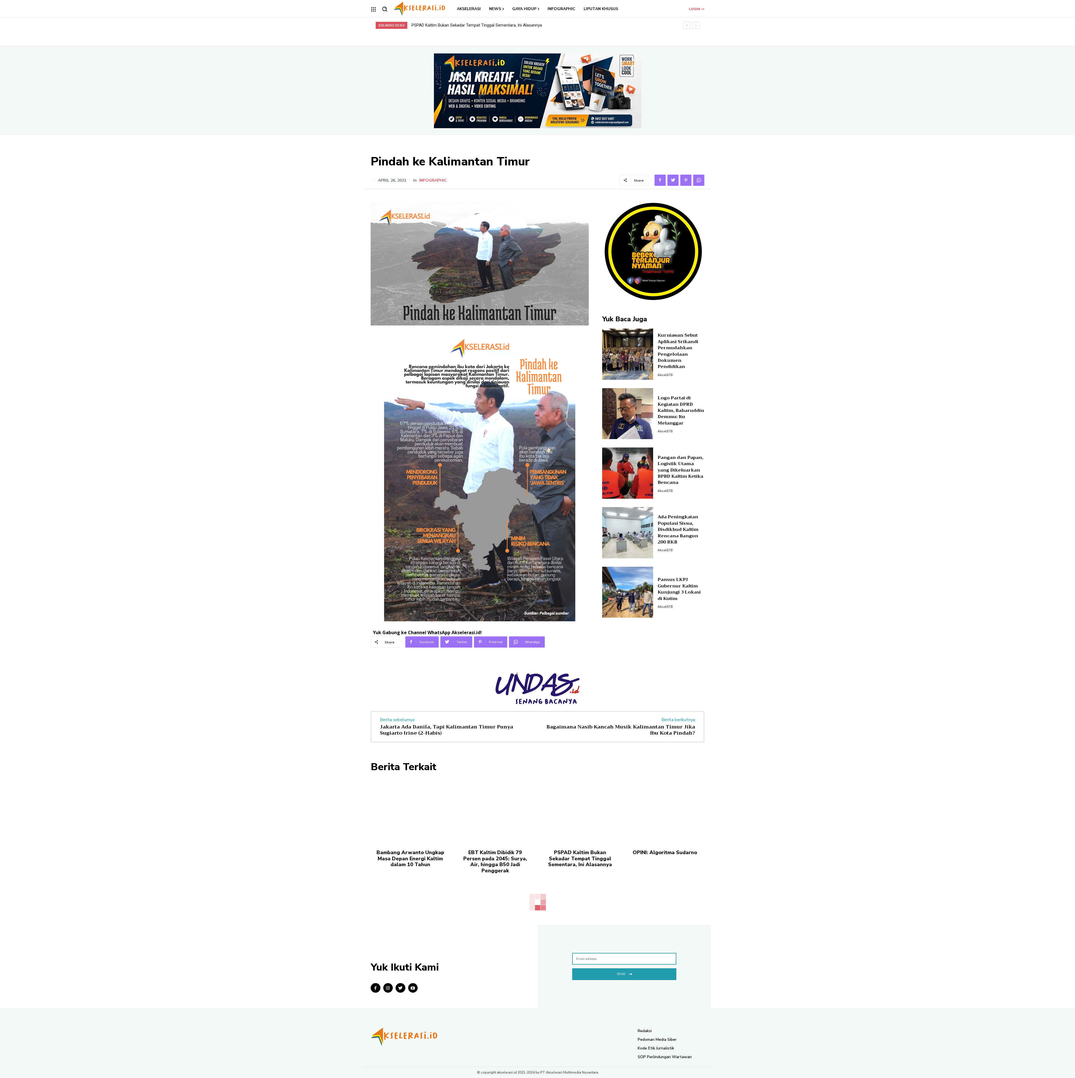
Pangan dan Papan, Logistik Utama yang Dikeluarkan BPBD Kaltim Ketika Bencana (680, 470)
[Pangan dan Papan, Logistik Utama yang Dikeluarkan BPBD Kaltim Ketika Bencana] (627, 473)
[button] (384, 9)
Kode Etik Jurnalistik (656, 1048)
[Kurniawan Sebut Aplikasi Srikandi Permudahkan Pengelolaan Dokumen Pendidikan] (627, 354)
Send (621, 974)
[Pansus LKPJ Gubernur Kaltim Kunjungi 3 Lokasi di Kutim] (627, 592)
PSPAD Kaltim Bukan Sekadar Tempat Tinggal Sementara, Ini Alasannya (580, 858)
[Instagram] (388, 988)
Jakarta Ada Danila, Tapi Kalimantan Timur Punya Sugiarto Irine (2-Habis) (446, 729)
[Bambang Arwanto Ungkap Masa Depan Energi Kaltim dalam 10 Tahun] (410, 810)
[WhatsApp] (698, 180)
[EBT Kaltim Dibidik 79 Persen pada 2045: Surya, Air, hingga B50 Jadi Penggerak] (495, 810)
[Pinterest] (685, 180)
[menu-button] (373, 9)
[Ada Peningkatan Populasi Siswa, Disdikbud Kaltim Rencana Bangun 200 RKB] (627, 532)
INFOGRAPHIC (433, 180)
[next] (695, 25)
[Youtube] (413, 988)
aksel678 (665, 375)
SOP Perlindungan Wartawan (665, 1057)
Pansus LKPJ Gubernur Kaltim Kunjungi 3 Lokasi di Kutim (679, 589)
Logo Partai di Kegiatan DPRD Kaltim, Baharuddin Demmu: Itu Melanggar (681, 410)
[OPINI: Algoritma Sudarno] (664, 810)
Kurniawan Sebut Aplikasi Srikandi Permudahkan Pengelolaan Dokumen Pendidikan (678, 351)
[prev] (686, 25)
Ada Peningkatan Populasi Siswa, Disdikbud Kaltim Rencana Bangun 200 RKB (678, 529)
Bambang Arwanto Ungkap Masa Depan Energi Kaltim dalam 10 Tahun (410, 858)
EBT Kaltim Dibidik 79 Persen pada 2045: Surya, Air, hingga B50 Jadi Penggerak (495, 861)
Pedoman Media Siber (657, 1039)
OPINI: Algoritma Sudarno (435, 25)
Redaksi (645, 1031)
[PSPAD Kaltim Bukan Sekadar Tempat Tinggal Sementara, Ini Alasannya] (580, 810)
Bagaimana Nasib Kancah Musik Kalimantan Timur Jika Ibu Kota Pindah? (620, 729)
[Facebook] (660, 180)
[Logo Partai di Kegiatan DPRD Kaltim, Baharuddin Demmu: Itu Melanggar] (627, 413)
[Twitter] (673, 180)
